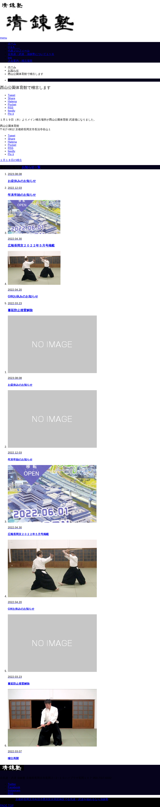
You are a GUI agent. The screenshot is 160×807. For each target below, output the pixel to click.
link (10, 57)
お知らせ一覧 (31, 167)
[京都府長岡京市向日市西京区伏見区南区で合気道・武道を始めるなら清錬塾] (12, 7)
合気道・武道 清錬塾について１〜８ (31, 54)
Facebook (14, 787)
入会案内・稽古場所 (20, 60)
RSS (10, 793)
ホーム (12, 43)
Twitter (12, 784)
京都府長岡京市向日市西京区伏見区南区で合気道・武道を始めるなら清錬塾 (61, 799)
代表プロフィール (19, 50)
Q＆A (14, 47)
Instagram (14, 790)
